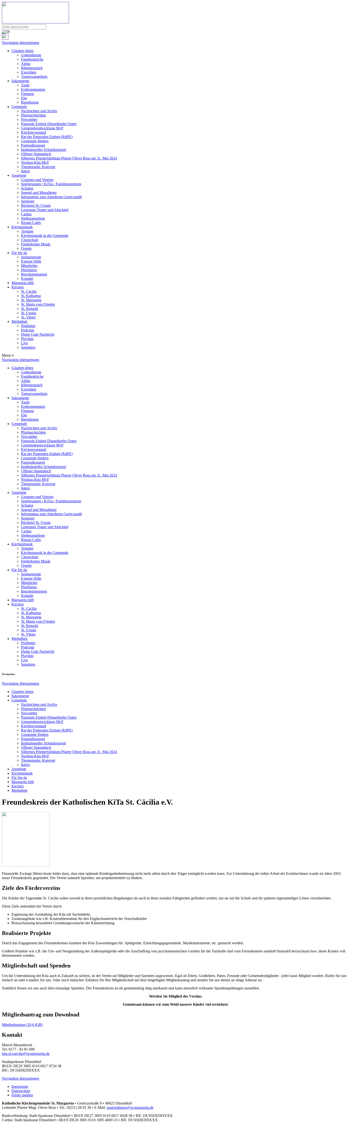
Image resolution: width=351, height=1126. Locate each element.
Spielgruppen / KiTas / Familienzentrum (51, 184)
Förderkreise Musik (35, 244)
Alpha (25, 64)
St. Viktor (28, 317)
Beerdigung (30, 102)
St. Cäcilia (29, 291)
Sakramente (20, 81)
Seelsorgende (31, 257)
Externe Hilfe (31, 261)
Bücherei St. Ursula (36, 205)
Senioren (27, 201)
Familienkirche (32, 59)
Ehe (24, 98)
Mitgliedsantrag (22, 1025)
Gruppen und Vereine (37, 180)
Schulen (27, 188)
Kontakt (27, 278)
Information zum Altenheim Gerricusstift (51, 197)
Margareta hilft (22, 283)
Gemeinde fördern (34, 141)
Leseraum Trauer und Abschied (44, 210)
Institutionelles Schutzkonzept (43, 150)
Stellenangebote (33, 218)
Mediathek (19, 321)
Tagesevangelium (34, 76)
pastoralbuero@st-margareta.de (130, 1107)
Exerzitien (28, 72)
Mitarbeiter (29, 266)
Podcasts (27, 330)
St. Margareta (31, 300)
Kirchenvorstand (33, 132)
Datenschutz (20, 1091)
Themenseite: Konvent (38, 167)
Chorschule (29, 240)
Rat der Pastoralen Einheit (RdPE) (47, 137)
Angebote (18, 175)
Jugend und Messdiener (39, 193)
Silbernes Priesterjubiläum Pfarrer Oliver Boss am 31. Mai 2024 (69, 158)
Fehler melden (22, 1095)
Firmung (27, 94)
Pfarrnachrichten (33, 115)
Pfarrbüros (29, 270)
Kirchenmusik (22, 227)
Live (24, 343)
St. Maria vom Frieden (38, 304)
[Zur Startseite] (175, 13)
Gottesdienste (31, 55)
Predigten (28, 326)
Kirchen (17, 287)
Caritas (26, 214)
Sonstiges (28, 347)
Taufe (25, 85)
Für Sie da (19, 253)
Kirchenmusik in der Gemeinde (44, 236)
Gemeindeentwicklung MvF (42, 128)
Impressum (19, 1086)
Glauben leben (22, 51)
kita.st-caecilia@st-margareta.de (26, 1054)
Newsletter (29, 119)
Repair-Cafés (31, 223)
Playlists (27, 339)
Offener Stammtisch (36, 154)
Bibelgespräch (32, 68)
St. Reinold (29, 309)
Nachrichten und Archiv (39, 111)
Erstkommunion (33, 89)
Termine (27, 231)
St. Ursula (28, 313)
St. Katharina (31, 296)
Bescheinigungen (34, 274)
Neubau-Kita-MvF (35, 162)
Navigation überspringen (20, 43)
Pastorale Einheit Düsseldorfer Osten (48, 124)
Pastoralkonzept (33, 145)
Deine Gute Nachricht (37, 334)
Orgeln (26, 248)
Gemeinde (19, 107)
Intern (25, 171)
